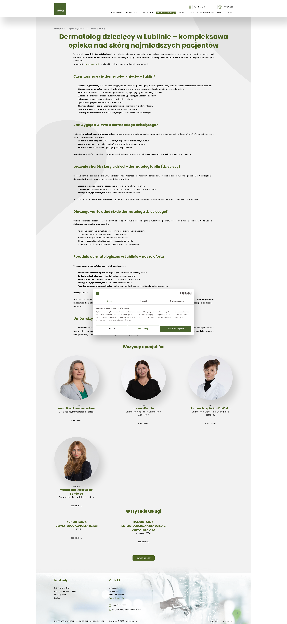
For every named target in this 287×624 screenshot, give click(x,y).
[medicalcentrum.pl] (60, 9)
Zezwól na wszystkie (176, 329)
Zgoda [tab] (109, 301)
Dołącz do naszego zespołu (65, 591)
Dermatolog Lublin (92, 64)
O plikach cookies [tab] (177, 301)
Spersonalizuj (142, 329)
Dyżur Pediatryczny (205, 13)
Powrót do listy (143, 558)
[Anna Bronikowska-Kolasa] (76, 389)
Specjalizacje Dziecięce (166, 13)
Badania (182, 13)
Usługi (191, 13)
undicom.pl (227, 621)
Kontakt (221, 13)
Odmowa (111, 329)
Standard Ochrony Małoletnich (90, 621)
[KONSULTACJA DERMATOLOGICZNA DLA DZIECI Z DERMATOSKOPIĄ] (143, 532)
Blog (230, 13)
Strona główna (115, 13)
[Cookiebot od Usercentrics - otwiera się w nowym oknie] (181, 293)
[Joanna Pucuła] (143, 390)
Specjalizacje (147, 13)
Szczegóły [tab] (143, 301)
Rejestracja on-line (61, 588)
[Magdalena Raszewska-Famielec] (76, 472)
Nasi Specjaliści (132, 13)
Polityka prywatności (64, 621)
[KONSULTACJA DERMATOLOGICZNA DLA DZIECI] (76, 530)
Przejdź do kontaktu (116, 598)
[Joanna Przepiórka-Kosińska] (210, 390)
